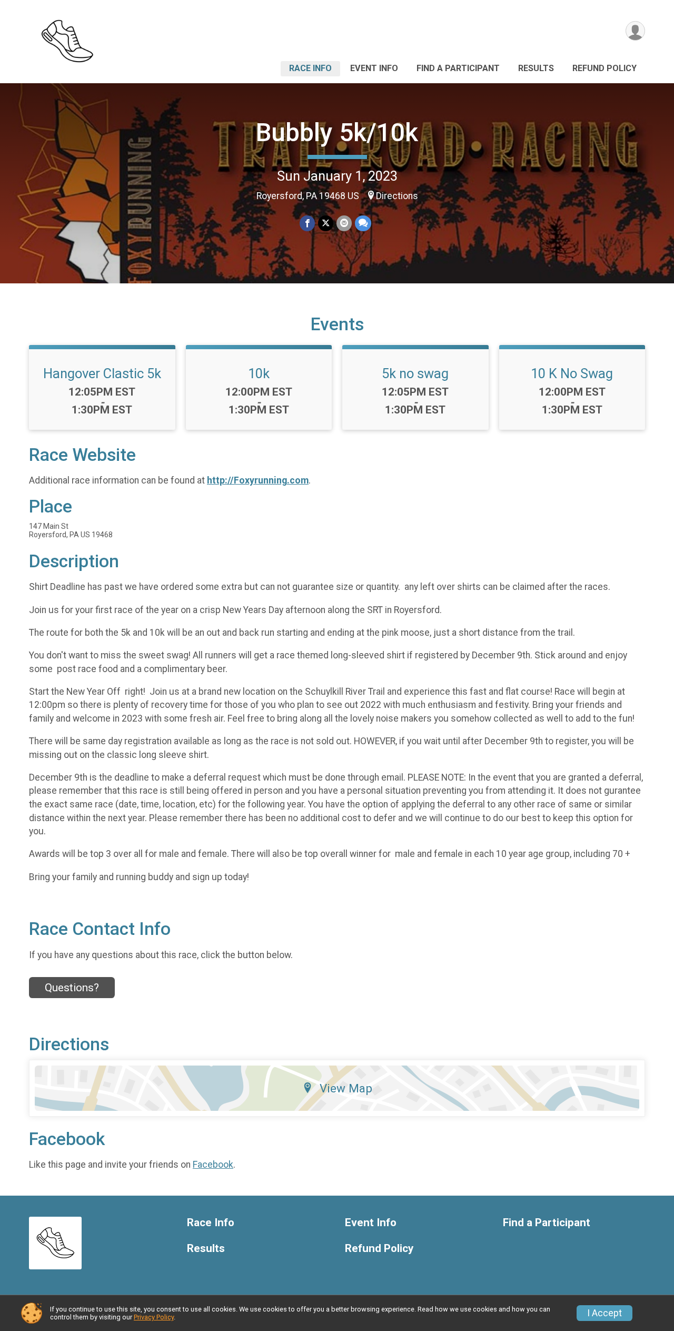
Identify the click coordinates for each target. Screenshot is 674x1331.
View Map (346, 1088)
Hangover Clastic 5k (102, 373)
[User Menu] (635, 31)
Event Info (374, 68)
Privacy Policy (154, 1317)
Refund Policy (604, 68)
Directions (397, 196)
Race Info (310, 68)
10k (259, 373)
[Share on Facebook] (307, 223)
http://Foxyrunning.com (258, 480)
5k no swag (415, 373)
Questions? (72, 987)
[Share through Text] (363, 223)
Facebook (213, 1164)
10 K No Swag (572, 373)
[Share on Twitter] (325, 223)
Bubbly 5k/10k (337, 132)
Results (536, 68)
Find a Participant (458, 68)
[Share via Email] (344, 223)
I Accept (604, 1313)
